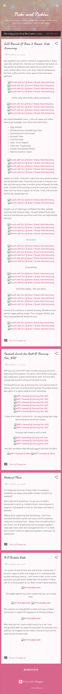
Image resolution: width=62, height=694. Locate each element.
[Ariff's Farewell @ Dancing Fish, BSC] (31, 396)
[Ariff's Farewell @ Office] (19, 454)
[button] (56, 44)
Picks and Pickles (31, 14)
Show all (52, 33)
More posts (31, 670)
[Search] (57, 6)
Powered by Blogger (32, 681)
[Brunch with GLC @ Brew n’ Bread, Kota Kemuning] (31, 82)
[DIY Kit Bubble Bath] (31, 588)
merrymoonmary (37, 688)
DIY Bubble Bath (14, 557)
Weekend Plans (13, 477)
